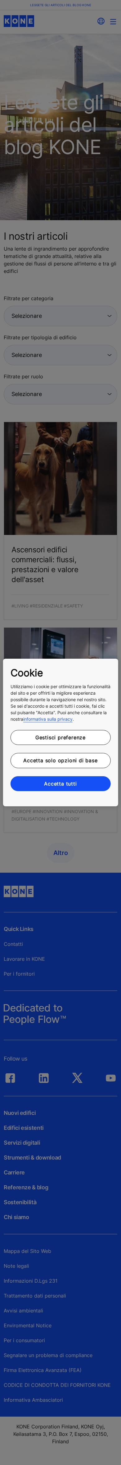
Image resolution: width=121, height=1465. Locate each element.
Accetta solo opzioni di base (60, 760)
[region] (60, 732)
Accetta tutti (60, 784)
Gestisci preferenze (60, 737)
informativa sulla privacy (48, 719)
